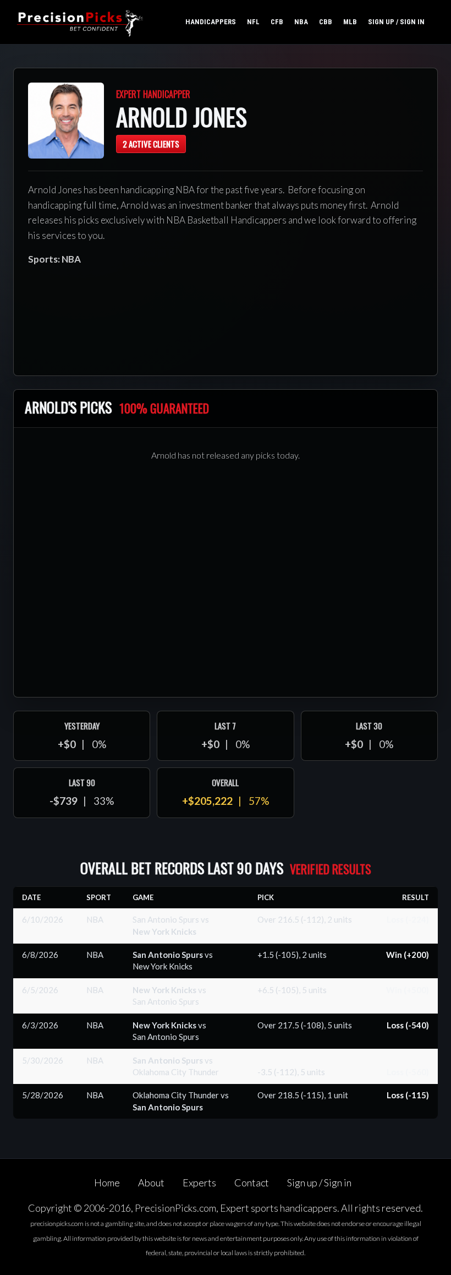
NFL (253, 22)
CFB (277, 22)
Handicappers (210, 22)
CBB (325, 22)
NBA (301, 22)
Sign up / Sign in (396, 22)
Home (107, 1182)
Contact (251, 1182)
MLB (350, 22)
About (151, 1182)
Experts (199, 1182)
